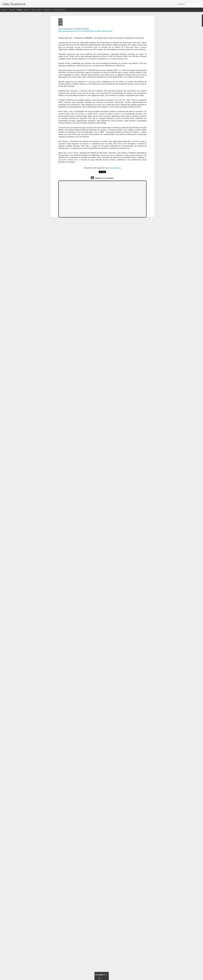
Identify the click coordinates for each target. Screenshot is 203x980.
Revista (19, 9)
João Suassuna (115, 168)
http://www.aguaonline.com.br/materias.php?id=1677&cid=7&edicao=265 (85, 31)
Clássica (4, 9)
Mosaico (27, 9)
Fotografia (47, 9)
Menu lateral (37, 9)
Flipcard (12, 9)
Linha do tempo (59, 9)
